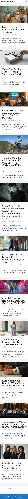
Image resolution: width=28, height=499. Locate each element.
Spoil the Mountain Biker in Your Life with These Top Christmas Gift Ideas (12, 162)
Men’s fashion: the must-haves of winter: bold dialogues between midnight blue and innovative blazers (13, 212)
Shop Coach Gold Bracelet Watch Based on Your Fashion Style (13, 383)
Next (12, 488)
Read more (12, 44)
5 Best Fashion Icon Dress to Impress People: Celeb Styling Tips (13, 258)
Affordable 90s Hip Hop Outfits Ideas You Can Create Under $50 (13, 301)
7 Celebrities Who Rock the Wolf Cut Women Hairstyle (11, 465)
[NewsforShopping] (7, 1)
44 (8, 488)
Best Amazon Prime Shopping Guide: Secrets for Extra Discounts (12, 114)
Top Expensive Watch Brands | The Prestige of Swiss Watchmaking (14, 424)
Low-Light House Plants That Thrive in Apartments (13, 29)
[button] (22, 1)
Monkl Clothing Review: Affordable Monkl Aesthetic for (12, 342)
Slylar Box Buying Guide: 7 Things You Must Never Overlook (13, 71)
